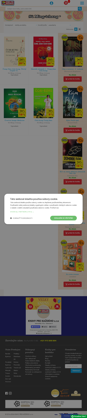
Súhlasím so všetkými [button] (63, 218)
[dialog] (43, 209)
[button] (43, 212)
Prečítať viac (54, 208)
